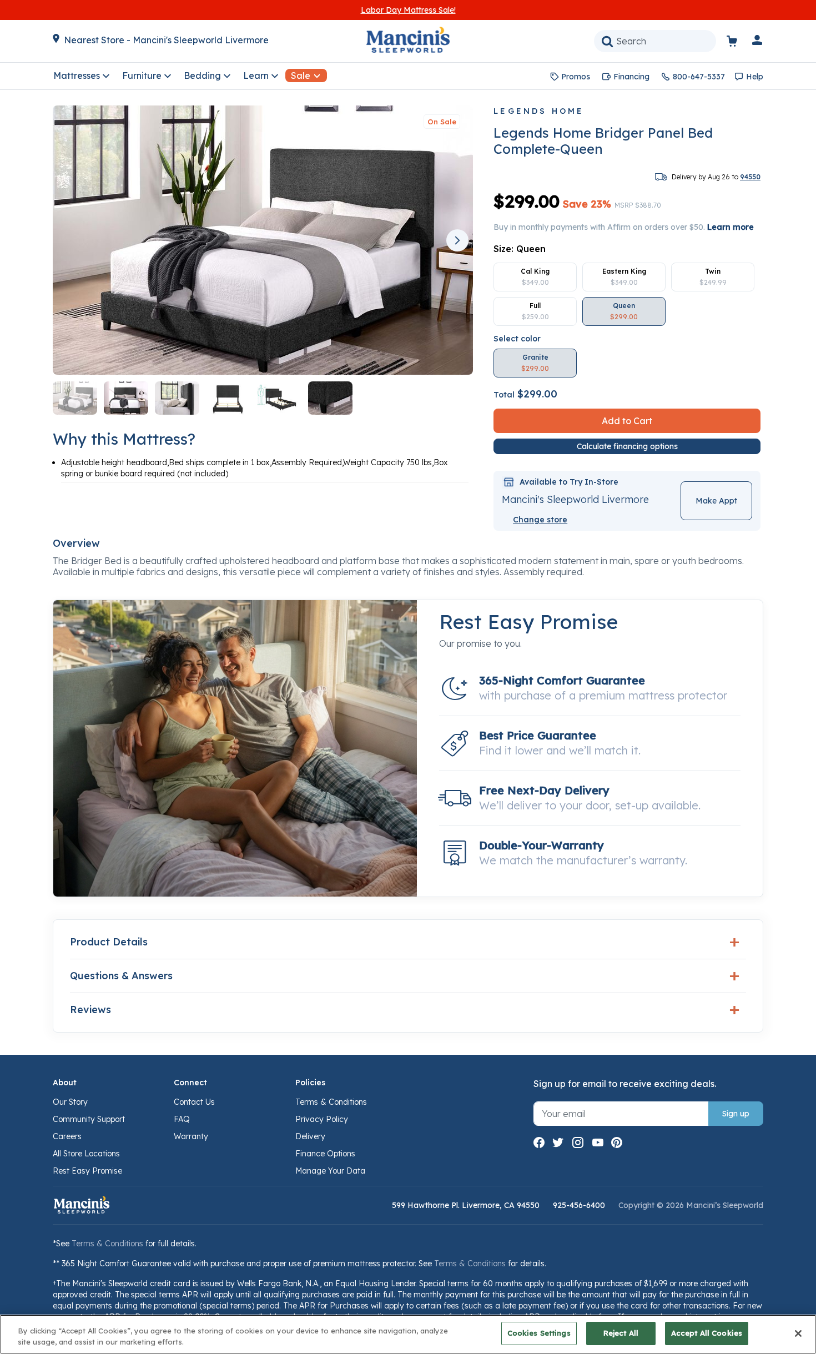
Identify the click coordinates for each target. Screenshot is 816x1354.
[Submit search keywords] (607, 41)
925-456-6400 (579, 1205)
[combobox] (655, 41)
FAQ (182, 1119)
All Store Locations (86, 1154)
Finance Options (325, 1154)
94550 (750, 177)
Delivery (310, 1136)
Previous (72, 240)
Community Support (89, 1119)
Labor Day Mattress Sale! (408, 10)
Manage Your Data (330, 1171)
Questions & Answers (121, 975)
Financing (631, 77)
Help (754, 77)
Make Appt (716, 501)
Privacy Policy (321, 1119)
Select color (517, 339)
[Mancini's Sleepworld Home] (408, 38)
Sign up (735, 1114)
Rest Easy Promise (87, 1171)
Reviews (90, 1009)
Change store (540, 520)
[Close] (798, 1333)
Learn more (730, 227)
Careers (67, 1136)
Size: (519, 248)
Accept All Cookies (706, 1332)
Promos (575, 77)
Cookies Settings (539, 1332)
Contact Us (194, 1102)
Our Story (70, 1102)
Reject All (620, 1332)
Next (457, 240)
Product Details (109, 941)
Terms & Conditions (331, 1102)
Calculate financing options (627, 446)
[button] (757, 42)
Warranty (191, 1136)
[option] (535, 277)
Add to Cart (627, 420)
